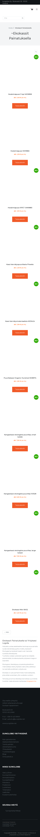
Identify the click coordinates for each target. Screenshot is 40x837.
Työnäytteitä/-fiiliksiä (12, 811)
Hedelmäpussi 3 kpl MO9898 (20, 94)
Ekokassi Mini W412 (20, 610)
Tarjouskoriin (20, 106)
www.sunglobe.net (9, 723)
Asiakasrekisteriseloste (10, 742)
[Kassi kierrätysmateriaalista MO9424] (20, 300)
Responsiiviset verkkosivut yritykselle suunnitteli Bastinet (22, 834)
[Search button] (22, 18)
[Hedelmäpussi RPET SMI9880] (20, 186)
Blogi (4, 754)
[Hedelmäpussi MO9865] (20, 129)
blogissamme (31, 681)
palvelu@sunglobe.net (16, 719)
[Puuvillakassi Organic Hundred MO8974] (20, 356)
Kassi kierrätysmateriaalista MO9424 (20, 321)
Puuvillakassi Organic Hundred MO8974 (20, 378)
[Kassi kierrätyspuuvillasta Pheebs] (20, 243)
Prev (7, 632)
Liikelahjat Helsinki (8, 822)
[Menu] (37, 9)
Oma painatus (7, 757)
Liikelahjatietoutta (9, 747)
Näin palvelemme (9, 739)
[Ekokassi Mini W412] (20, 588)
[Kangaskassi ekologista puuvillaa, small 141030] (20, 413)
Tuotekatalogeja (8, 752)
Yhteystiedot (7, 749)
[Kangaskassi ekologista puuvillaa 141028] (20, 472)
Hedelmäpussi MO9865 (20, 151)
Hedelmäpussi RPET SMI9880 (20, 208)
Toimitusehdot (7, 744)
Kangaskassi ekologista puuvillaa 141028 (20, 494)
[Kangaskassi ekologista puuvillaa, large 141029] (20, 529)
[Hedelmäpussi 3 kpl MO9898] (20, 73)
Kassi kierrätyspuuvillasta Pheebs (20, 264)
